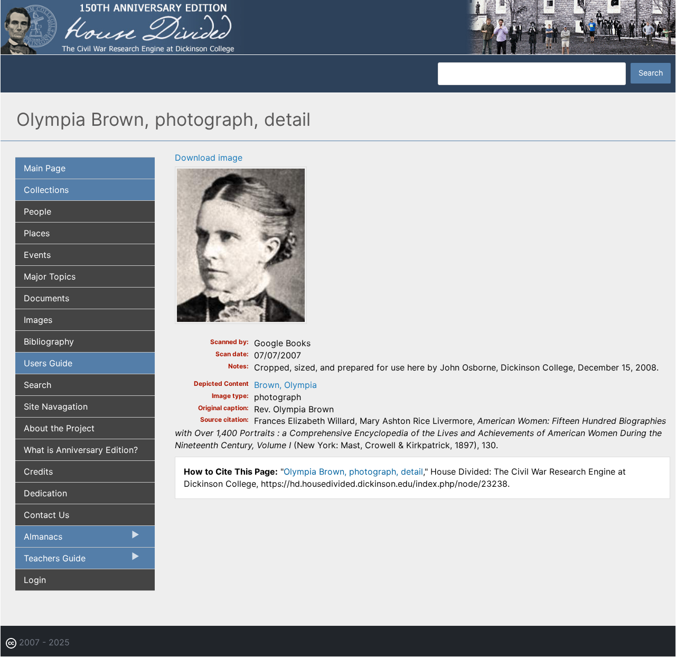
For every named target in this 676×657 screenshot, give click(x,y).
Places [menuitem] (37, 233)
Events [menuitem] (37, 254)
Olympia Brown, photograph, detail (353, 471)
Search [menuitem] (37, 385)
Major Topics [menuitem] (50, 276)
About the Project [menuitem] (59, 428)
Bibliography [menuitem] (49, 341)
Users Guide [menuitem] (48, 363)
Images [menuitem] (38, 319)
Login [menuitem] (35, 580)
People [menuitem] (37, 211)
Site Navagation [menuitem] (56, 406)
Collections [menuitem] (46, 189)
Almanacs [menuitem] (38, 539)
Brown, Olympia (285, 385)
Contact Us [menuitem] (46, 515)
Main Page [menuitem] (44, 168)
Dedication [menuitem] (45, 493)
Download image (208, 157)
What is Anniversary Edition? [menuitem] (81, 450)
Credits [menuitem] (38, 471)
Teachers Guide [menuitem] (50, 561)
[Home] (338, 26)
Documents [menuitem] (46, 298)
